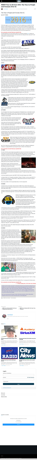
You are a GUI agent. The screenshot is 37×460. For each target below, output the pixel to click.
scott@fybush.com (27, 291)
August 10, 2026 (27, 344)
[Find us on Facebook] (1, 456)
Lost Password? (8, 387)
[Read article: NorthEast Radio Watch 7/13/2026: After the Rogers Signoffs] (27, 353)
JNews (4, 458)
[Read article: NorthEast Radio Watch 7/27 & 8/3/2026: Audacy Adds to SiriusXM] (27, 332)
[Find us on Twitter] (2, 456)
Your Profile (3, 394)
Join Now (4, 387)
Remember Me (6, 381)
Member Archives (4, 396)
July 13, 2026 (26, 365)
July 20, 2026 (8, 365)
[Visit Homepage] (18, 1)
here (28, 33)
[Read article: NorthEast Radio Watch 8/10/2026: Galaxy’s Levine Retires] (9, 332)
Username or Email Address (7, 373)
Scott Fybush (10, 314)
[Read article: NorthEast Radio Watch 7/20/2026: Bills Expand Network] (9, 353)
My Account (3, 393)
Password (4, 377)
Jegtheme (20, 458)
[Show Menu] (1, 1)
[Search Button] (35, 1)
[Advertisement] (18, 301)
